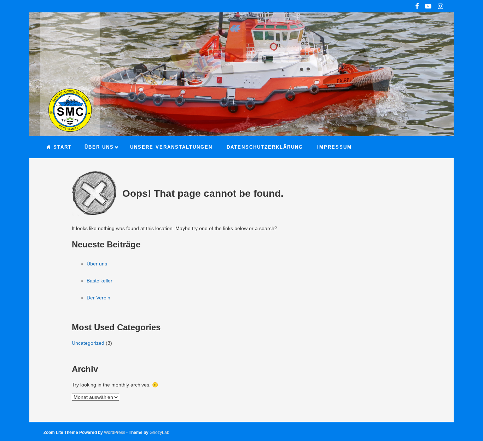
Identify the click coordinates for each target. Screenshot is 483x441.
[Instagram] (440, 7)
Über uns (97, 264)
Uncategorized (88, 343)
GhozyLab (159, 432)
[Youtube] (428, 7)
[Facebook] (417, 7)
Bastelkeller (99, 281)
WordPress (114, 432)
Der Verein (98, 297)
